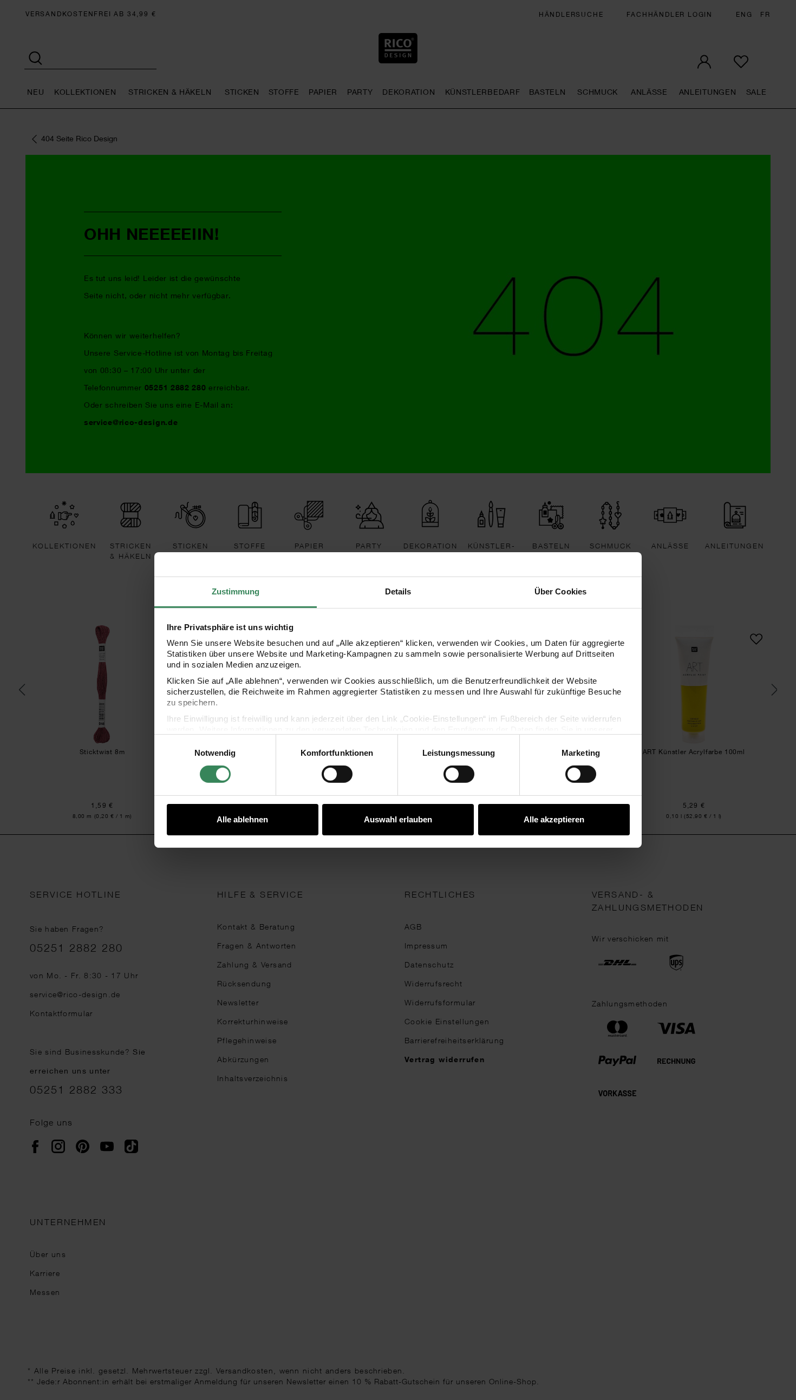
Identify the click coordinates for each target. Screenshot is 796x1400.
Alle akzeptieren (554, 819)
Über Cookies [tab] (560, 591)
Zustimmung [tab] (236, 591)
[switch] (337, 774)
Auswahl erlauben (398, 819)
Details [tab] (398, 591)
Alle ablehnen (242, 819)
